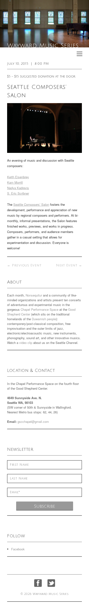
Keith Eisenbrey (18, 177)
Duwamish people (44, 319)
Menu (79, 53)
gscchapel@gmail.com (33, 421)
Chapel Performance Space (39, 309)
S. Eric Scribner (18, 193)
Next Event (69, 265)
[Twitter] (51, 583)
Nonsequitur (34, 295)
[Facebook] (38, 583)
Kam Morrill (15, 182)
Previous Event (24, 265)
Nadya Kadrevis (18, 188)
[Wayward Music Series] (44, 23)
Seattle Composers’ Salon (31, 204)
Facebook (18, 549)
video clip (25, 342)
